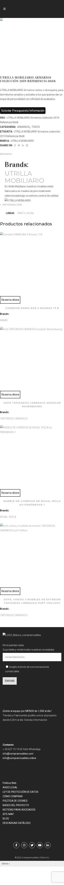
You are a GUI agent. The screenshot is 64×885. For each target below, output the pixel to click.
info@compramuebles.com (18, 753)
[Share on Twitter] (19, 145)
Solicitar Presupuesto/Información (22, 110)
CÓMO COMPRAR (13, 796)
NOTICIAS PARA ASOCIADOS (19, 809)
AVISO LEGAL (10, 787)
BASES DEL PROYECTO (16, 805)
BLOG (6, 818)
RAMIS (4, 320)
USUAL (30, 213)
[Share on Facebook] (15, 145)
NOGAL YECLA (8, 516)
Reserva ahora (10, 299)
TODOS (35, 126)
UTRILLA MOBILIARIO (22, 140)
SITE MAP (8, 814)
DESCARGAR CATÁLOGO (17, 823)
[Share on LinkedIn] (23, 145)
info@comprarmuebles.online (19, 758)
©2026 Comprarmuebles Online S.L (32, 857)
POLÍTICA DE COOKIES (15, 800)
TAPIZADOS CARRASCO (14, 418)
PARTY (21, 213)
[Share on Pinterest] (27, 145)
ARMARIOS (23, 126)
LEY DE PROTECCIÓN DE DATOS (20, 791)
